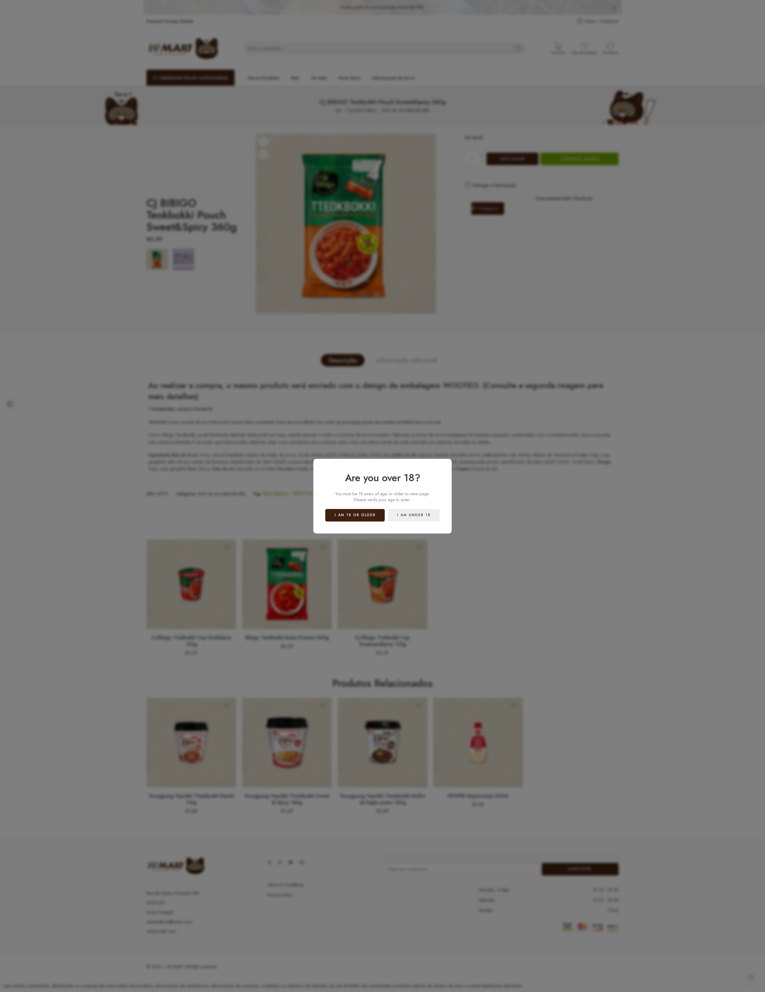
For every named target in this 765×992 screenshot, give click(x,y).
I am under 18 (414, 515)
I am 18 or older (355, 515)
